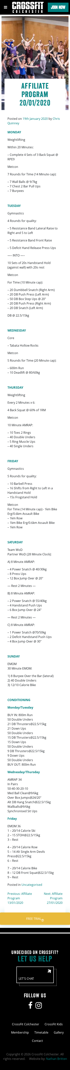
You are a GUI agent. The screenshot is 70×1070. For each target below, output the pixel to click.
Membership (20, 1032)
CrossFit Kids (54, 1024)
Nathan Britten (56, 1059)
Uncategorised (31, 885)
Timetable (41, 1032)
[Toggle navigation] (5, 7)
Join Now (58, 7)
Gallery (59, 1032)
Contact (37, 1041)
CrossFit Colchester (25, 1024)
